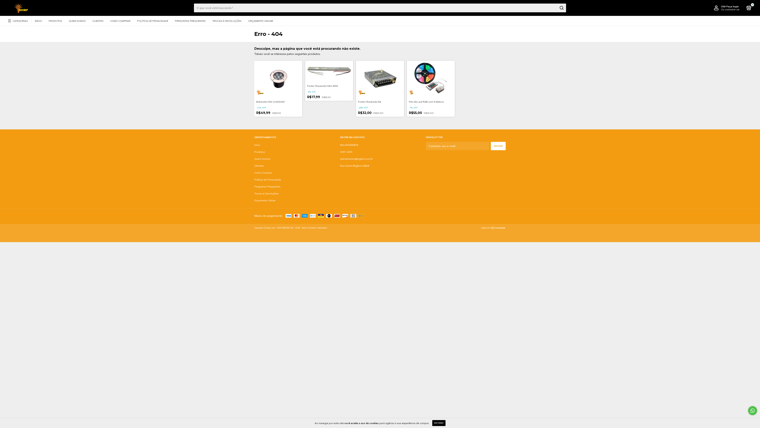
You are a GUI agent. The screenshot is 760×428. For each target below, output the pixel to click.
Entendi (439, 423)
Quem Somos (77, 20)
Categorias (20, 20)
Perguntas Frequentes (190, 20)
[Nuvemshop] (493, 228)
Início (38, 20)
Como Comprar (120, 20)
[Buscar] (561, 7)
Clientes (98, 20)
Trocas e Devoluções (226, 20)
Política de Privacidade (152, 20)
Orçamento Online (260, 20)
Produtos (55, 20)
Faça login (732, 6)
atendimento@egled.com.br (356, 158)
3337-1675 (346, 151)
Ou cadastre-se (730, 9)
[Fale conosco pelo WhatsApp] (752, 410)
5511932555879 (349, 144)
